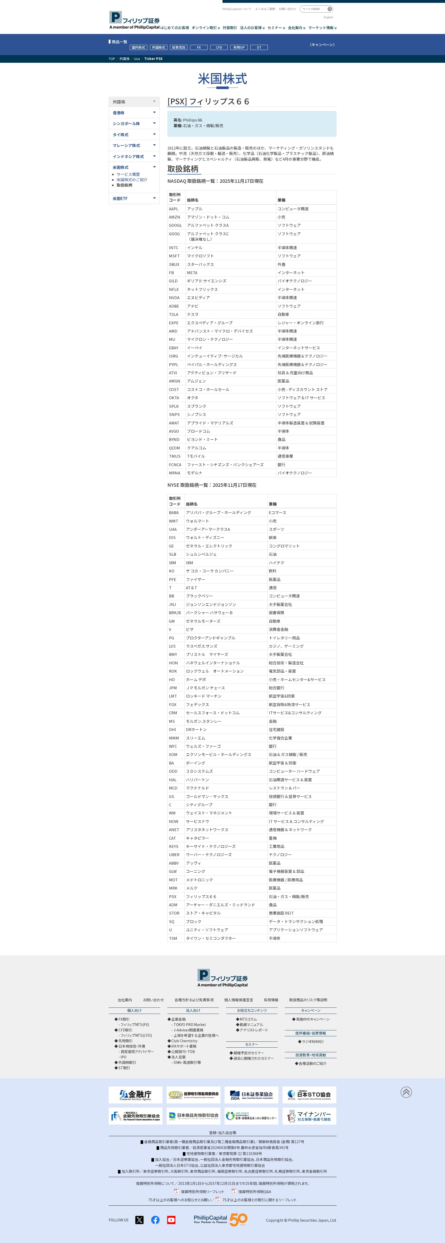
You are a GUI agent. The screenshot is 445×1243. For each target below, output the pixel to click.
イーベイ (194, 347)
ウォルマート (197, 521)
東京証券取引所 (155, 1171)
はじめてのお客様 (174, 27)
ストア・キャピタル (203, 913)
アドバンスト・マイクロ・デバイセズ (220, 331)
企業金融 (178, 1019)
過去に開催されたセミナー (254, 1058)
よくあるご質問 (265, 9)
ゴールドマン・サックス (207, 796)
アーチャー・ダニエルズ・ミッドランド (220, 904)
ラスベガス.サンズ (201, 646)
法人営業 (178, 1056)
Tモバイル (196, 456)
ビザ (190, 629)
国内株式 (138, 47)
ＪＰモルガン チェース (205, 687)
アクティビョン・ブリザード (212, 372)
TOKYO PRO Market (190, 1024)
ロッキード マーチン (203, 696)
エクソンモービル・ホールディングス (218, 754)
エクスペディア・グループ (210, 322)
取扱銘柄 (124, 185)
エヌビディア (198, 297)
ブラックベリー (199, 595)
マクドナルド (197, 787)
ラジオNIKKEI (312, 1041)
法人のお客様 (251, 27)
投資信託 (178, 47)
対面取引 (230, 27)
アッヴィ (193, 863)
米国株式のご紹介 (132, 179)
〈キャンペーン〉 (322, 44)
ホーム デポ (196, 679)
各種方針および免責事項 (194, 999)
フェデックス (197, 704)
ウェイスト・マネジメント (209, 812)
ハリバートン (197, 779)
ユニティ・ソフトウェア (207, 929)
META (192, 272)
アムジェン (196, 381)
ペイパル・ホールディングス (212, 364)
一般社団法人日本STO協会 (176, 1165)
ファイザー (195, 579)
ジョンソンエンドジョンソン (211, 604)
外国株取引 (127, 1062)
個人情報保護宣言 (238, 999)
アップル (194, 208)
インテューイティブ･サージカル (215, 356)
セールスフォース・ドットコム (213, 712)
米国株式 (120, 167)
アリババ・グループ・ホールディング (218, 512)
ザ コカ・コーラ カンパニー (210, 570)
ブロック (193, 921)
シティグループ (199, 804)
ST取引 (124, 1067)
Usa (137, 58)
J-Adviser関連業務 (188, 1029)
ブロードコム (198, 431)
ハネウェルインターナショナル (213, 662)
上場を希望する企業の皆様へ (196, 1035)
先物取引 (125, 1040)
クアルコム (196, 447)
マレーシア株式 (126, 145)
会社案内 (295, 27)
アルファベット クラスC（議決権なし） (208, 236)
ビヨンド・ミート (202, 439)
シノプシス (196, 414)
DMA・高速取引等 (187, 1062)
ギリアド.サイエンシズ (206, 280)
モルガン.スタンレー (203, 721)
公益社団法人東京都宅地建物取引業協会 (232, 1165)
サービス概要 (128, 174)
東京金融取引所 (314, 1171)
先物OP (239, 47)
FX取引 (124, 1019)
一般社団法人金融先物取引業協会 (227, 1159)
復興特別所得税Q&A (254, 1191)
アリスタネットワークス (207, 829)
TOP (112, 58)
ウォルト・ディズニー (205, 537)
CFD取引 (125, 1029)
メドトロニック (199, 879)
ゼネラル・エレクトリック (209, 546)
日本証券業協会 (185, 1159)
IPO (123, 1056)
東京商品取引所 (202, 1171)
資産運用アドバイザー (137, 1051)
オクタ (192, 397)
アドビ (193, 306)
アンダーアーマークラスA (208, 529)
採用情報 (271, 999)
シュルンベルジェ (201, 554)
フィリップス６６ (201, 896)
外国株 (124, 58)
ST (259, 47)
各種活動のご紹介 (313, 1063)
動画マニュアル (251, 1024)
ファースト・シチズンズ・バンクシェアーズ (225, 464)
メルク (192, 888)
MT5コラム (248, 1019)
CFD (219, 47)
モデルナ (194, 472)
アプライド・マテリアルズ (210, 422)
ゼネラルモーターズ (203, 621)
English (328, 17)
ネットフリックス (202, 289)
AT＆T (191, 587)
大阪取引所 (179, 1171)
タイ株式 (120, 134)
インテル (194, 247)
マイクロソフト (200, 255)
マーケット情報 (320, 27)
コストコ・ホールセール (208, 389)
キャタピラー (197, 838)
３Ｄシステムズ (199, 771)
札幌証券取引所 (287, 1171)
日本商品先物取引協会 (274, 1159)
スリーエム (195, 738)
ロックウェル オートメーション (215, 671)
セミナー (275, 27)
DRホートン (196, 729)
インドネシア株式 (128, 156)
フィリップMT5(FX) (135, 1024)
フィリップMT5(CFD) (136, 1035)
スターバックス (200, 264)
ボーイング (195, 763)
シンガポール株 (126, 123)
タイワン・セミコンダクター (211, 938)
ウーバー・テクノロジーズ (209, 854)
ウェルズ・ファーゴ (203, 746)
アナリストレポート (254, 1029)
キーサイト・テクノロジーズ (211, 846)
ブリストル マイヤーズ (207, 654)
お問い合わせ (287, 9)
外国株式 (158, 47)
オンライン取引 (204, 27)
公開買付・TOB (183, 1051)
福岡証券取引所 (229, 1171)
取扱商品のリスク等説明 (308, 999)
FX (199, 47)
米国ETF (120, 198)
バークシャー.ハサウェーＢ (209, 612)
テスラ (193, 314)
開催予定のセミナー (249, 1052)
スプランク (196, 406)
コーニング (195, 871)
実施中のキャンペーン (312, 1019)
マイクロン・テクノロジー (210, 339)
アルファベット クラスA (208, 225)
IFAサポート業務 (183, 1046)
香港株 (118, 112)
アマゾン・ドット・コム (208, 217)
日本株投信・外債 (131, 1046)
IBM (189, 562)
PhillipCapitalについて (236, 9)
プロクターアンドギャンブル (210, 637)
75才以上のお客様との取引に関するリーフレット (259, 1199)
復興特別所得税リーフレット (202, 1191)
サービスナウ (197, 821)
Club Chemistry (184, 1040)
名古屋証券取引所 (258, 1171)
